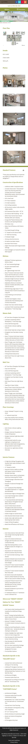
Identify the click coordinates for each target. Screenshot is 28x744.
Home (1, 22)
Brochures (5, 22)
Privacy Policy (14, 742)
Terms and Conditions (14, 740)
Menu (7, 9)
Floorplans (21, 9)
